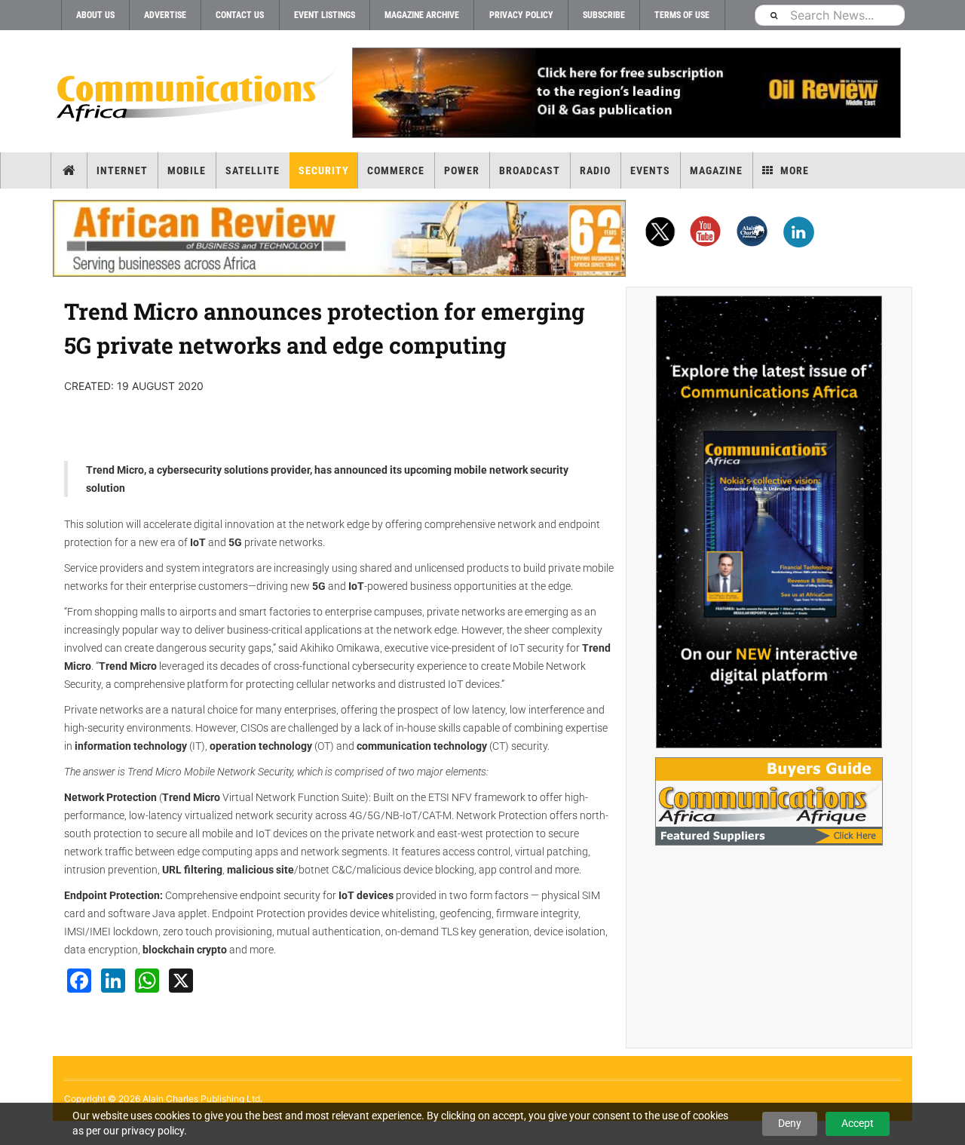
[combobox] (829, 15)
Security (324, 170)
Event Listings (324, 15)
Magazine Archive (421, 15)
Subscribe (604, 15)
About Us (95, 15)
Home (69, 170)
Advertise (165, 15)
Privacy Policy (521, 15)
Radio (595, 170)
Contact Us (240, 15)
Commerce (395, 170)
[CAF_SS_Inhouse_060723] (769, 522)
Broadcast (529, 170)
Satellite (252, 170)
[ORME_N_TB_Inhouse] (626, 93)
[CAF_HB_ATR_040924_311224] (339, 238)
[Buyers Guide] (769, 801)
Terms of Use (681, 15)
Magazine (716, 170)
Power (461, 170)
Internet (122, 170)
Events (650, 170)
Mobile (186, 170)
